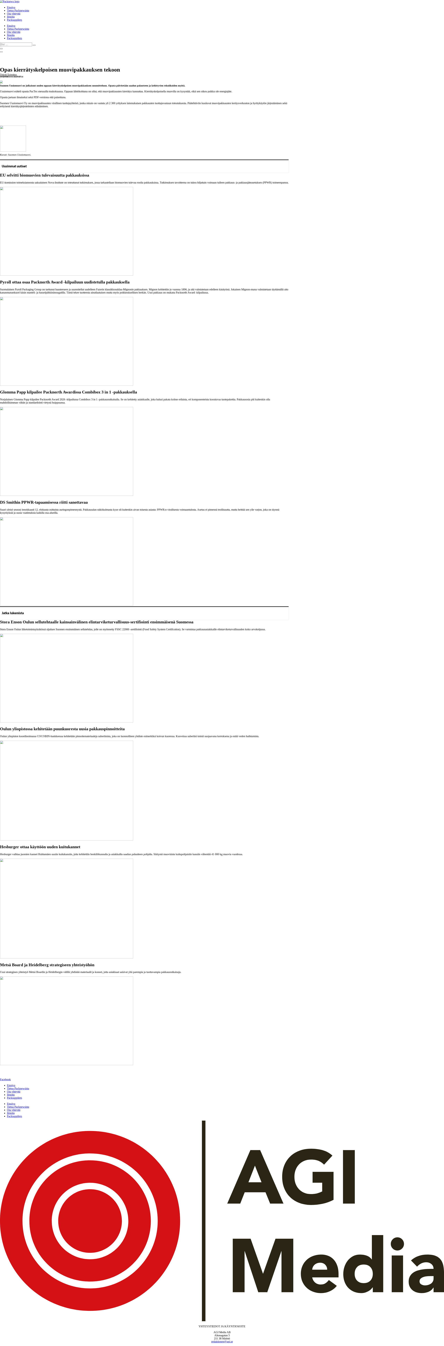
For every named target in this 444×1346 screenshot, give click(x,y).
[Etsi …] (1, 48)
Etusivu (11, 7)
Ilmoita (11, 16)
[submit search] (34, 45)
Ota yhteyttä (13, 13)
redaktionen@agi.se (222, 1341)
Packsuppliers (14, 19)
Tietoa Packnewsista (18, 10)
